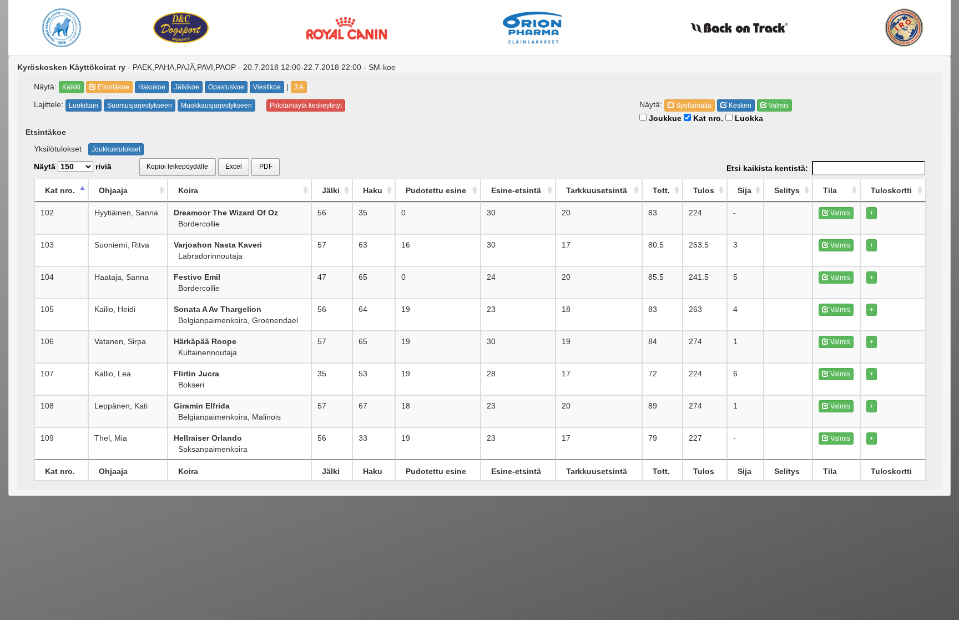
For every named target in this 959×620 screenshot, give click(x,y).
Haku (372, 190)
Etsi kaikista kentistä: (767, 168)
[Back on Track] (738, 28)
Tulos (703, 190)
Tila (830, 190)
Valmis (778, 105)
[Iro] (904, 28)
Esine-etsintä (516, 190)
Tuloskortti (891, 190)
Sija (744, 190)
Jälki (331, 190)
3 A (299, 87)
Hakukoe (151, 87)
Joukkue (664, 118)
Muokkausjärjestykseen (216, 105)
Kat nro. (707, 118)
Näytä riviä (73, 166)
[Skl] (61, 28)
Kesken (739, 105)
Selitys (787, 190)
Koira (188, 190)
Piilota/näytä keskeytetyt (306, 105)
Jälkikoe (186, 87)
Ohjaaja (113, 190)
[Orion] (532, 28)
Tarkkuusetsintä (596, 190)
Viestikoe (267, 87)
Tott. (661, 190)
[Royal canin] (346, 27)
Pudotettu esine (436, 190)
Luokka (748, 118)
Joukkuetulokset (116, 149)
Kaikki (71, 87)
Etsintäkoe (112, 87)
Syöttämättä (692, 105)
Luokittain (83, 105)
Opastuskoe (226, 87)
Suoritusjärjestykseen (139, 105)
